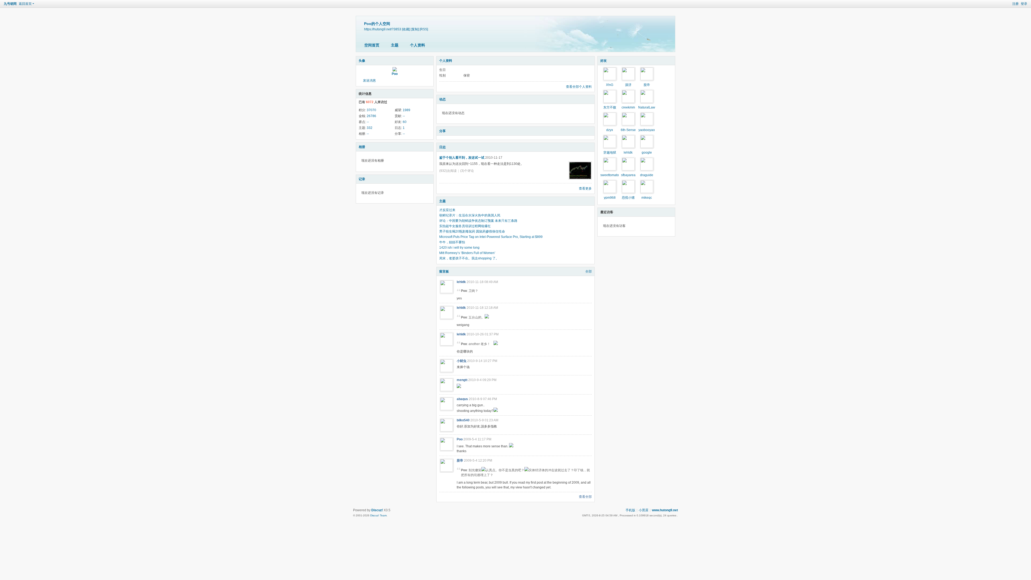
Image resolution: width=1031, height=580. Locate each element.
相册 (362, 147)
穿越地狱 (609, 152)
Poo (395, 74)
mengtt (462, 380)
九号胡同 (10, 4)
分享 (442, 131)
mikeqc (646, 198)
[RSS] (424, 29)
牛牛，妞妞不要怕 (452, 242)
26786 (371, 116)
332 (369, 128)
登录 (1024, 4)
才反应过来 (447, 210)
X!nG (609, 85)
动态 (442, 99)
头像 (362, 61)
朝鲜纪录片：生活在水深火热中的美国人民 (469, 215)
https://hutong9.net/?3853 (382, 29)
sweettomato (609, 175)
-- (404, 116)
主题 (394, 45)
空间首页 (371, 45)
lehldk (461, 282)
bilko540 (463, 420)
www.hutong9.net (665, 510)
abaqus (462, 399)
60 (404, 122)
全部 (588, 271)
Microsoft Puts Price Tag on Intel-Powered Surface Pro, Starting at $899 (491, 237)
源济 (628, 85)
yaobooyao (646, 130)
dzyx (609, 130)
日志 (442, 147)
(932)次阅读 (448, 171)
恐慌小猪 (628, 198)
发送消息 (369, 80)
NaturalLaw (646, 107)
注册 (1015, 4)
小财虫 (461, 361)
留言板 (444, 271)
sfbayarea (628, 175)
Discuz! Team (378, 515)
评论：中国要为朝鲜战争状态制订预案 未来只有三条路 (478, 221)
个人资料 (417, 45)
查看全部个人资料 (579, 87)
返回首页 (25, 4)
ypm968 (610, 198)
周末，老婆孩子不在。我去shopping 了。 (469, 258)
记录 (362, 179)
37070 (371, 110)
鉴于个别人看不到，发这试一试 (461, 158)
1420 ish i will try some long (459, 247)
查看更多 (585, 188)
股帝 (460, 460)
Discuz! (377, 510)
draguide (646, 175)
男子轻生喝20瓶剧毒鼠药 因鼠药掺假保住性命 (472, 231)
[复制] (415, 29)
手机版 (630, 510)
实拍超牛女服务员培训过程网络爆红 (465, 226)
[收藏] (406, 29)
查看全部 (585, 497)
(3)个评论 (467, 171)
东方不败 (609, 107)
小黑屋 (643, 510)
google (647, 152)
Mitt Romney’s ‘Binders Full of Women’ (467, 253)
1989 (406, 110)
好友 (603, 61)
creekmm (628, 107)
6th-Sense (628, 130)
